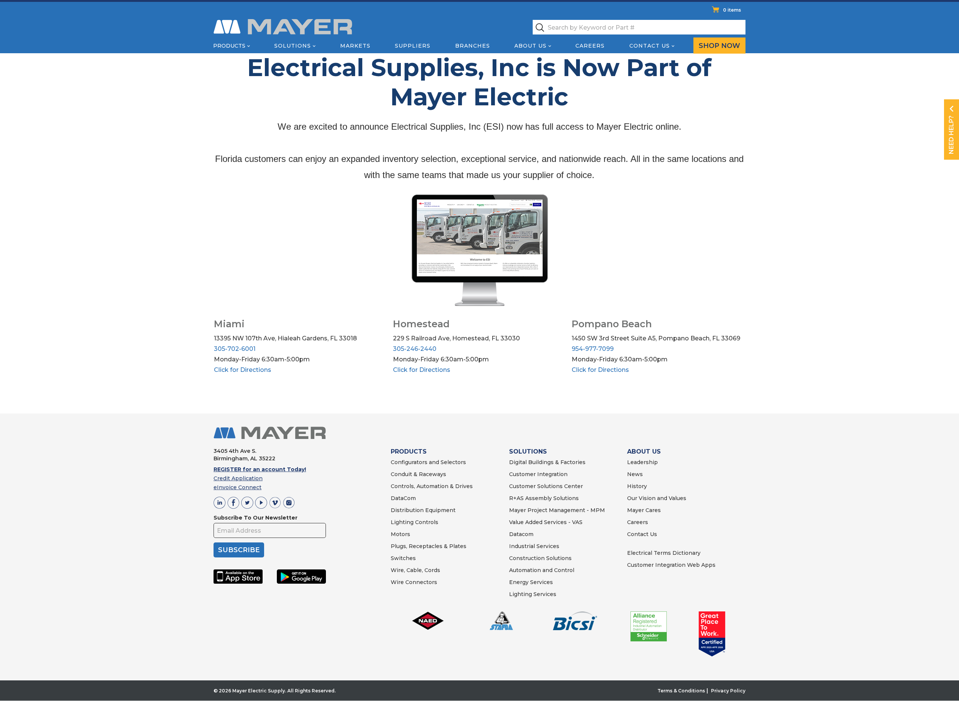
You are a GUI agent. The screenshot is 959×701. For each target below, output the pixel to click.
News (635, 474)
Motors (400, 534)
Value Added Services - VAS (546, 522)
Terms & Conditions (681, 691)
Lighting (402, 522)
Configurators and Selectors (428, 462)
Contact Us (649, 45)
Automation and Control (541, 570)
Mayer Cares (644, 510)
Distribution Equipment (423, 510)
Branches (472, 45)
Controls (426, 522)
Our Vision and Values (656, 498)
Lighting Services (532, 594)
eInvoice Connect (237, 487)
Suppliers (412, 45)
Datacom (521, 534)
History (637, 486)
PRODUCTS (409, 451)
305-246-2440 (414, 348)
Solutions (292, 45)
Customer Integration (538, 474)
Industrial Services (534, 546)
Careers (590, 45)
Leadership (642, 462)
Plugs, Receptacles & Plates (428, 546)
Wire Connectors (414, 582)
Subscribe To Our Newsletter (255, 517)
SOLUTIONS (528, 451)
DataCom (403, 498)
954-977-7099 (593, 348)
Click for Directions (242, 369)
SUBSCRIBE (239, 550)
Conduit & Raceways (418, 474)
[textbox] (639, 27)
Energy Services (531, 582)
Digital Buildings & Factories (547, 462)
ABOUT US (644, 451)
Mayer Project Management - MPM (557, 510)
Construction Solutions (540, 558)
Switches (403, 558)
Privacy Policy (728, 691)
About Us (530, 45)
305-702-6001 (234, 348)
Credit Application (238, 478)
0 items (732, 10)
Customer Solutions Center (546, 486)
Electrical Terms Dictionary (664, 553)
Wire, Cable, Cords (415, 570)
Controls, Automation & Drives (432, 486)
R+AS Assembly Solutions (544, 498)
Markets (355, 45)
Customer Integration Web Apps (671, 565)
